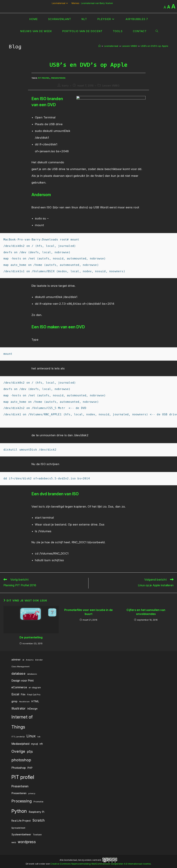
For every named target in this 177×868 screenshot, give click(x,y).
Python (19, 811)
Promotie (38, 801)
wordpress (27, 842)
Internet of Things (22, 722)
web (13, 842)
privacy (31, 793)
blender (39, 660)
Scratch (38, 820)
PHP (29, 767)
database (18, 674)
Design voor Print (22, 680)
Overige (18, 751)
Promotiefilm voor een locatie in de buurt (88, 611)
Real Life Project (21, 820)
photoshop (21, 760)
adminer (16, 659)
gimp (14, 701)
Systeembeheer (21, 834)
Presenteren (58, 78)
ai (23, 659)
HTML (35, 701)
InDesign (32, 708)
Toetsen (37, 834)
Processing (21, 801)
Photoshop (18, 767)
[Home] (99, 46)
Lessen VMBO (111, 85)
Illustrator (18, 708)
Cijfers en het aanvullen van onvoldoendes (146, 611)
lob (38, 737)
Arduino (29, 660)
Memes (76, 3)
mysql (34, 743)
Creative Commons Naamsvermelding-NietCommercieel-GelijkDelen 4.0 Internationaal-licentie (100, 863)
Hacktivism (24, 702)
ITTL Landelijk (18, 737)
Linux (31, 736)
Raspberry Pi (36, 811)
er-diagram (35, 687)
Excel (15, 694)
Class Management (20, 667)
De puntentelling (31, 637)
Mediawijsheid (20, 743)
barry (65, 85)
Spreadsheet (18, 828)
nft (41, 743)
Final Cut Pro (33, 694)
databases (32, 674)
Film (23, 694)
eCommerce (19, 687)
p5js (30, 751)
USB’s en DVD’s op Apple (154, 46)
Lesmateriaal (58, 3)
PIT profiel (44, 78)
